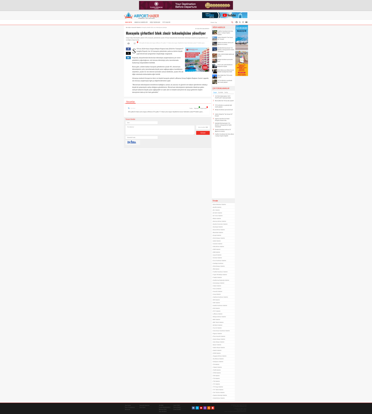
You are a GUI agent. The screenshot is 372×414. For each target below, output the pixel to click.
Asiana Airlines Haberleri (219, 229)
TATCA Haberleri (217, 373)
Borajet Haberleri (217, 235)
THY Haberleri (216, 384)
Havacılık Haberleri (217, 291)
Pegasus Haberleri (217, 333)
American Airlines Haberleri (219, 221)
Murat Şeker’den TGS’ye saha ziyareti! (225, 76)
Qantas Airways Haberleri (219, 339)
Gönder (203, 133)
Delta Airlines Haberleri (218, 246)
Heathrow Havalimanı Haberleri (220, 297)
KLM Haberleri (216, 308)
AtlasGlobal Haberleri (218, 232)
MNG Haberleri (216, 319)
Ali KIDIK (161, 405)
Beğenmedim (203, 108)
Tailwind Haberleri (217, 367)
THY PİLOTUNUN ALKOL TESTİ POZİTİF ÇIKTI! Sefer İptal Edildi (223, 97)
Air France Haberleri (218, 215)
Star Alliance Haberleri (218, 359)
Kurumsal (127, 409)
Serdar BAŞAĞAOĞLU (164, 407)
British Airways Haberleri (219, 238)
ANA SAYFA (128, 22)
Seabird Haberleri (217, 350)
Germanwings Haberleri (218, 283)
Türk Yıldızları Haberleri (219, 392)
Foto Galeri (142, 407)
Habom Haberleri (217, 286)
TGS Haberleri (216, 378)
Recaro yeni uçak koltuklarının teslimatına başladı (225, 65)
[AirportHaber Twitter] (240, 22)
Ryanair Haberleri (217, 344)
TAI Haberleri (216, 364)
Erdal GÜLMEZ (177, 409)
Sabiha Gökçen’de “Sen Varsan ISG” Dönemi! (225, 38)
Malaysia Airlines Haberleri (219, 316)
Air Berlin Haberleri (217, 213)
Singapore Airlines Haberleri (219, 356)
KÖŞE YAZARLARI (155, 22)
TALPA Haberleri (217, 370)
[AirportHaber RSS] (208, 407)
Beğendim (196, 108)
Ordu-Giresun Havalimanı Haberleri (221, 330)
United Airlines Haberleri (219, 398)
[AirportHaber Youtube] (246, 22)
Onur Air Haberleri (217, 328)
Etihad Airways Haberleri (219, 266)
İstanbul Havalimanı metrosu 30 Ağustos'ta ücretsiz (225, 43)
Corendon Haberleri (217, 243)
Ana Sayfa (128, 405)
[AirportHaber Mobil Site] (212, 407)
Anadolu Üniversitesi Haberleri (220, 224)
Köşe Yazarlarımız (130, 407)
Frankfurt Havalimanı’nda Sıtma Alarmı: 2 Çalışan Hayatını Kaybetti (225, 32)
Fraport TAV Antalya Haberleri (220, 274)
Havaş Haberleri (217, 294)
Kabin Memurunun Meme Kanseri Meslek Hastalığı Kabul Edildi (226, 70)
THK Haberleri (216, 381)
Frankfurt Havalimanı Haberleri (220, 272)
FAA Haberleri (216, 269)
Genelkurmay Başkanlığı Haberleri (221, 280)
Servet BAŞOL (177, 407)
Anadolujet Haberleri (218, 227)
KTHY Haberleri (216, 311)
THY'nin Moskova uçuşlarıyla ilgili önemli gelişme (225, 81)
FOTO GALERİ (166, 22)
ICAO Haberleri (216, 302)
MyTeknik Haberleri (217, 325)
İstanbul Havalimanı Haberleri (220, 305)
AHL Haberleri (216, 210)
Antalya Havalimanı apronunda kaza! (225, 60)
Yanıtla (190, 108)
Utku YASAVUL (163, 411)
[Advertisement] (223, 168)
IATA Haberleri (216, 300)
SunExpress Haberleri (218, 361)
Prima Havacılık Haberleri (219, 336)
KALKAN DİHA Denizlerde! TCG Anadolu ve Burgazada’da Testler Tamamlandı (226, 49)
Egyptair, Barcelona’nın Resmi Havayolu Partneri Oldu (222, 119)
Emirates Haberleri (217, 257)
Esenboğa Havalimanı (218, 263)
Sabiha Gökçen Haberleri (219, 347)
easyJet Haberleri (217, 255)
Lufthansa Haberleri (217, 314)
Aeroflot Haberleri (217, 207)
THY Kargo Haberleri (218, 387)
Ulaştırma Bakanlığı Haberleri (220, 395)
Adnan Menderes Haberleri (219, 204)
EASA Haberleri (216, 252)
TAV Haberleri (216, 375)
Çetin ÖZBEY (176, 405)
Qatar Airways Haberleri (218, 342)
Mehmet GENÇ (163, 409)
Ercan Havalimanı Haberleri (219, 260)
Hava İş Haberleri (217, 288)
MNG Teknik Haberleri (218, 322)
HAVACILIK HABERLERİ (141, 22)
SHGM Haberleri (217, 353)
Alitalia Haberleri (217, 218)
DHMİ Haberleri (216, 249)
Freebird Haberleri (217, 277)
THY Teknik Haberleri (218, 389)
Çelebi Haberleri (217, 241)
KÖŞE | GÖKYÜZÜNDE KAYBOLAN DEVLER (226, 55)
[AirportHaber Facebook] (237, 22)
